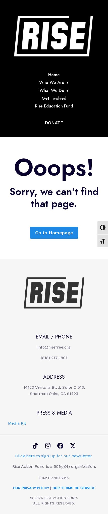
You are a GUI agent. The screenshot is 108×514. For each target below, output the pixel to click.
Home (54, 75)
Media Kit (17, 423)
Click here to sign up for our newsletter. (54, 455)
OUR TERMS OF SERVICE (73, 488)
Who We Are (51, 82)
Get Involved (54, 98)
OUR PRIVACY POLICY (31, 488)
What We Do (51, 90)
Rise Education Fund (54, 106)
